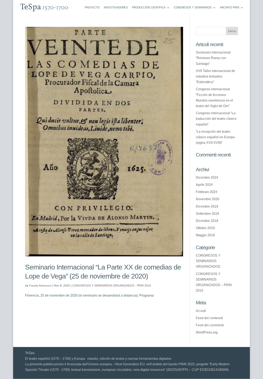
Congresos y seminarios (193, 7)
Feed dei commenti (210, 325)
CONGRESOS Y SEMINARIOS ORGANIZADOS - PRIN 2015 (111, 285)
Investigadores (116, 7)
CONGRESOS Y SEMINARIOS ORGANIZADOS (208, 261)
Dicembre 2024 (207, 177)
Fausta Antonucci (40, 285)
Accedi (201, 311)
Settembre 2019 (207, 213)
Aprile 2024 (204, 184)
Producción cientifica (149, 7)
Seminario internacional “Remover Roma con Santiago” (213, 58)
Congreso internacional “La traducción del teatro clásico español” (216, 118)
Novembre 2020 (207, 199)
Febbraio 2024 (206, 192)
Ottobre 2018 (205, 228)
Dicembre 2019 (207, 206)
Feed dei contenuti (209, 318)
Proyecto (92, 7)
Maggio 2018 (205, 235)
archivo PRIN (229, 7)
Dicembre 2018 (207, 221)
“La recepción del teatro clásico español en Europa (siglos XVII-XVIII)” (215, 137)
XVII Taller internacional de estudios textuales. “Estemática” (215, 76)
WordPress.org (207, 332)
